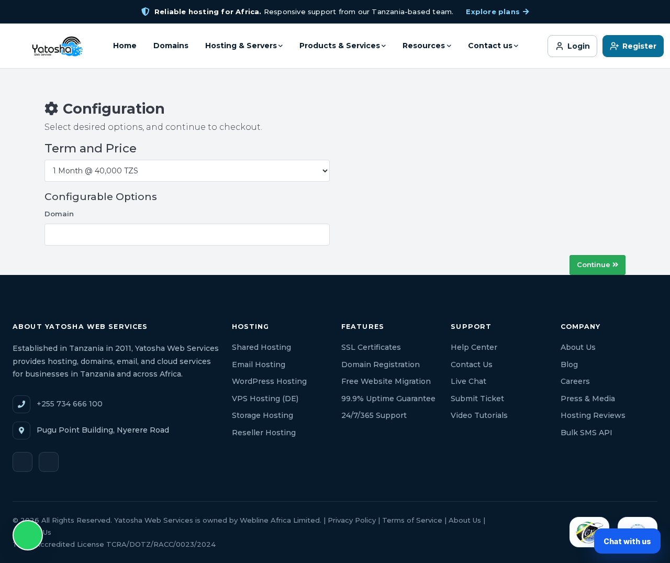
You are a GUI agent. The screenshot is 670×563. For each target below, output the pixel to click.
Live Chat (468, 381)
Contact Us (472, 364)
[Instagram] (49, 462)
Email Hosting (258, 364)
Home (125, 45)
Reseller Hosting (264, 432)
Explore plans (493, 11)
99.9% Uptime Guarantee (388, 398)
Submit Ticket (477, 398)
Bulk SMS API (586, 432)
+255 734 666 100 (70, 404)
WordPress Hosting (269, 381)
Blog (569, 364)
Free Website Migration (386, 381)
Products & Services (339, 45)
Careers (575, 381)
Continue (594, 264)
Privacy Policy (352, 520)
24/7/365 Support (374, 415)
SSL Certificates (371, 347)
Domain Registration (380, 364)
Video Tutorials (479, 415)
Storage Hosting (262, 415)
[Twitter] (22, 462)
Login (578, 46)
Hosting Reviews (593, 415)
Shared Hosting (261, 347)
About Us (578, 347)
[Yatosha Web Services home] (56, 46)
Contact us (490, 45)
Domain (59, 213)
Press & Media (588, 398)
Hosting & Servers (241, 45)
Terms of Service (412, 520)
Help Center (474, 347)
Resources (424, 45)
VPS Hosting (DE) (265, 398)
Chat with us (627, 541)
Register (639, 46)
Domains (170, 45)
